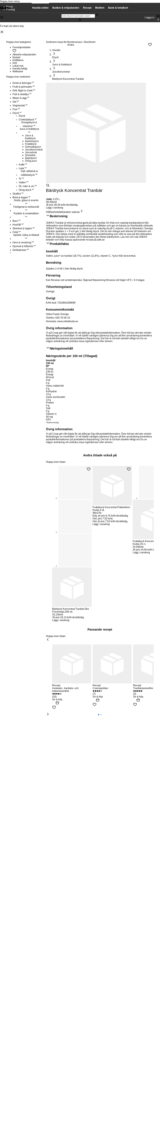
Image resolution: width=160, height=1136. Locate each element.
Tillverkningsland (59, 287)
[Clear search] (97, 15)
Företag (10, 9)
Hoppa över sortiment (18, 76)
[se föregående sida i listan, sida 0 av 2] (48, 640)
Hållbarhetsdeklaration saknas (63, 212)
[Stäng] (2, 32)
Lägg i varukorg (54, 207)
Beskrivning (59, 216)
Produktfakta (59, 244)
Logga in (149, 17)
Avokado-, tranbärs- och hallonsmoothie (65, 689)
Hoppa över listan (55, 462)
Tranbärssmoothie (143, 688)
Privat (9, 6)
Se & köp (57, 699)
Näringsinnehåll (61, 348)
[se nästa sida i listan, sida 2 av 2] (48, 714)
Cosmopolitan (100, 688)
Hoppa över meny (10, 1)
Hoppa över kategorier (18, 42)
